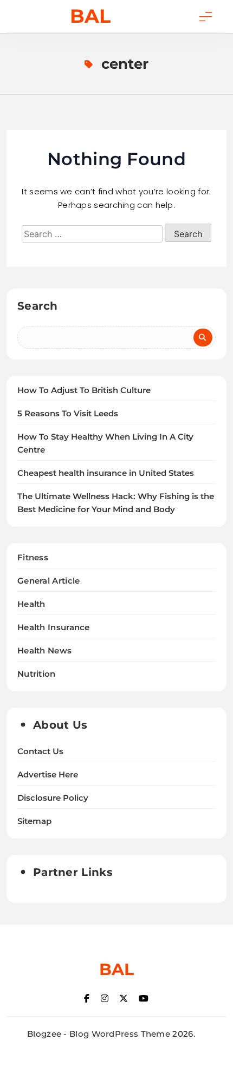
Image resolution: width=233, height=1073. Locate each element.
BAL (90, 16)
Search (37, 305)
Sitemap (34, 821)
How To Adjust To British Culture (84, 390)
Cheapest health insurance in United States (105, 473)
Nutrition (36, 674)
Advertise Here (47, 775)
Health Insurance (53, 627)
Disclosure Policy (52, 798)
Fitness (32, 557)
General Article (48, 580)
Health (31, 604)
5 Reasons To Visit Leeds (67, 413)
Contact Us (40, 751)
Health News (44, 650)
